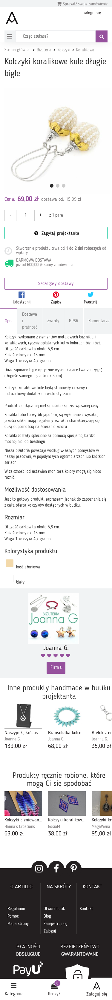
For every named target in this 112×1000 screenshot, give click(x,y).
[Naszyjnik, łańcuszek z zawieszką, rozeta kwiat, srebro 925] (23, 716)
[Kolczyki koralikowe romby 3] (67, 803)
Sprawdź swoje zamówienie (85, 4)
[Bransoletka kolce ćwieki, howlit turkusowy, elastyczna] (67, 716)
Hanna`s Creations (19, 827)
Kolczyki (63, 50)
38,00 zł (58, 834)
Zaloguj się (96, 994)
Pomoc (13, 916)
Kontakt (86, 909)
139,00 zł (15, 746)
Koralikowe (85, 50)
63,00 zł (14, 834)
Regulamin (16, 909)
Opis (8, 321)
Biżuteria (44, 50)
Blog (47, 916)
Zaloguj (50, 931)
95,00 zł (101, 834)
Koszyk (54, 994)
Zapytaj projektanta (59, 233)
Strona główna (17, 50)
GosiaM (54, 827)
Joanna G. (12, 739)
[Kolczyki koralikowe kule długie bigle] (57, 141)
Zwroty (53, 321)
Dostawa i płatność (29, 321)
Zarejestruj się (55, 924)
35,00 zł (101, 746)
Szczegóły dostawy (56, 284)
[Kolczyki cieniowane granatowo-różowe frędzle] (23, 803)
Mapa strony (18, 924)
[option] (23, 727)
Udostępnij (21, 302)
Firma (56, 667)
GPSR (74, 321)
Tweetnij (90, 302)
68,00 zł (58, 746)
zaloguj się (92, 13)
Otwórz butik (54, 909)
